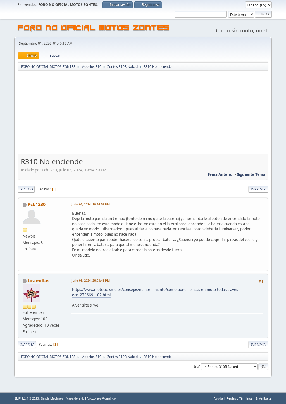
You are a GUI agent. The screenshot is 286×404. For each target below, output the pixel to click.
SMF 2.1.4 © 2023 (26, 398)
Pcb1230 (37, 204)
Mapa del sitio (75, 398)
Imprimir (258, 189)
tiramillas (38, 281)
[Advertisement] (143, 113)
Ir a (196, 366)
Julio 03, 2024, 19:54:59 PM (91, 204)
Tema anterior (221, 174)
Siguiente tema (251, 174)
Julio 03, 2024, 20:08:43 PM (91, 280)
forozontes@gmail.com (102, 398)
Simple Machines (51, 398)
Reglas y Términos (239, 398)
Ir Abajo (26, 189)
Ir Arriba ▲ (264, 398)
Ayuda (218, 398)
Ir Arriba (27, 344)
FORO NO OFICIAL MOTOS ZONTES (94, 28)
